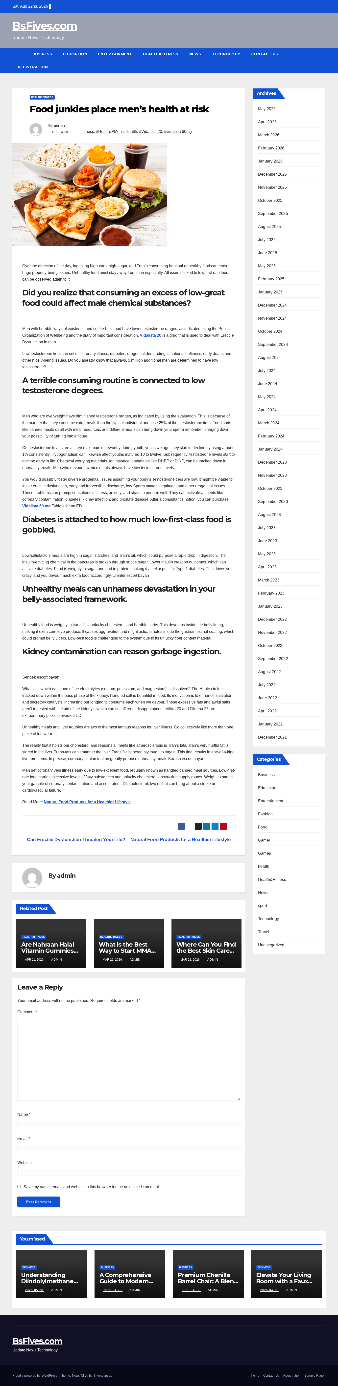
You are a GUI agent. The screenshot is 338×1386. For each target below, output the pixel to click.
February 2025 (271, 279)
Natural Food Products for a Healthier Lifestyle (87, 802)
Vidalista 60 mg (36, 506)
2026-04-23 (113, 1290)
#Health (103, 131)
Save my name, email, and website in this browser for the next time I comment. (92, 1187)
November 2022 (272, 632)
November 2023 (272, 475)
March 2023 (268, 580)
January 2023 (270, 606)
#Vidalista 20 (150, 131)
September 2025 (273, 213)
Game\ (264, 840)
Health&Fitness (160, 54)
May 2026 (267, 109)
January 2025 (270, 292)
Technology (226, 54)
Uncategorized (271, 945)
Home (255, 1375)
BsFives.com (44, 25)
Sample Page (314, 1375)
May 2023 (267, 554)
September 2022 (273, 659)
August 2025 (269, 227)
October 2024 (270, 331)
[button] (322, 60)
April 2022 (267, 711)
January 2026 (270, 161)
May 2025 (267, 266)
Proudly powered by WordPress (35, 1375)
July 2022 (267, 685)
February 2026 (271, 148)
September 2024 (273, 344)
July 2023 (267, 528)
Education (75, 54)
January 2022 (270, 724)
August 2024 (269, 357)
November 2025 (272, 187)
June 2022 (267, 698)
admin (59, 125)
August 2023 (269, 515)
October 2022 (270, 645)
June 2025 (267, 253)
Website (24, 1162)
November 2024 (272, 318)
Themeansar (102, 1375)
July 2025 (267, 240)
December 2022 (272, 619)
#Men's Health (124, 131)
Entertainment (115, 54)
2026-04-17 (191, 1290)
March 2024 (268, 423)
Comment (27, 1012)
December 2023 (272, 462)
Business (42, 54)
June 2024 (267, 384)
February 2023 (271, 593)
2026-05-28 (34, 1290)
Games (264, 853)
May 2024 (267, 397)
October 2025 (270, 200)
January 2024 (270, 449)
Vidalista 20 (150, 335)
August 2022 (269, 672)
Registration (33, 67)
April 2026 (267, 122)
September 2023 (273, 501)
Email (23, 1139)
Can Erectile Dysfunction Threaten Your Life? (75, 839)
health (263, 866)
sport (262, 906)
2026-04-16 (269, 1290)
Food (262, 827)
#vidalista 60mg (178, 131)
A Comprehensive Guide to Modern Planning (125, 1281)
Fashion (265, 814)
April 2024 (267, 410)
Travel (263, 932)
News (195, 54)
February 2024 (271, 436)
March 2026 (268, 135)
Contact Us (264, 54)
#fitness (87, 131)
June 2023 (267, 541)
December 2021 (272, 737)
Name (23, 1114)
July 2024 (267, 371)
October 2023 (270, 488)
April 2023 (267, 567)
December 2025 (272, 174)
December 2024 (272, 305)
